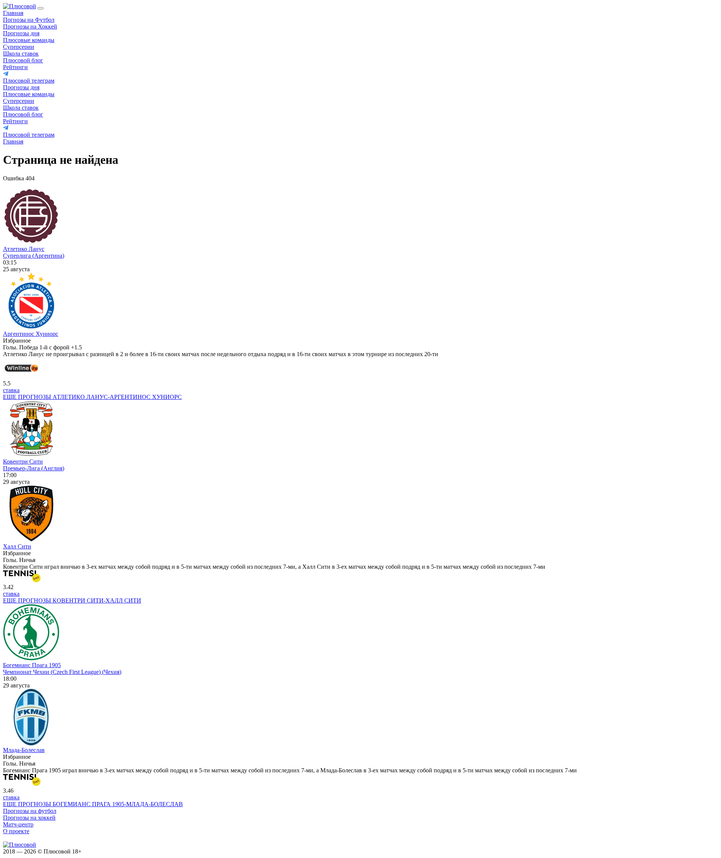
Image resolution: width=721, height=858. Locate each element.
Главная (13, 13)
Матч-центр (18, 824)
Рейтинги (15, 67)
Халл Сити (17, 546)
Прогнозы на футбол (29, 811)
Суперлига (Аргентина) (33, 255)
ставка (11, 390)
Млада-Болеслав (24, 750)
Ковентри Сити (23, 461)
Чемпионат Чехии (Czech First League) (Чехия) (62, 672)
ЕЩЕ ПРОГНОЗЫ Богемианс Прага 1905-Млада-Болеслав (93, 804)
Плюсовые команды (28, 40)
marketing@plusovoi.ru (31, 838)
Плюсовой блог (23, 60)
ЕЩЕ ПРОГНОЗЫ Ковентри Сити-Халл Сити (72, 600)
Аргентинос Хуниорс (30, 334)
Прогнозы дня (21, 33)
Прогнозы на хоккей (29, 817)
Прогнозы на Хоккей (30, 26)
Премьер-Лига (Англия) (33, 468)
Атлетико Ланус (23, 249)
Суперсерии (18, 47)
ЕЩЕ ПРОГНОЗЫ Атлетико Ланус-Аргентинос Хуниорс (92, 397)
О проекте (16, 831)
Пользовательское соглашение (124, 851)
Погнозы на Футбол (28, 20)
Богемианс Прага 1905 (32, 665)
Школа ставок (21, 53)
